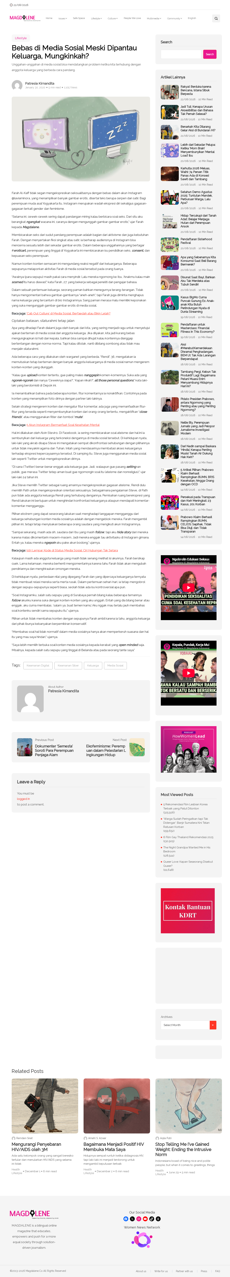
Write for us (161, 1271)
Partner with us (184, 1271)
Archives (166, 1017)
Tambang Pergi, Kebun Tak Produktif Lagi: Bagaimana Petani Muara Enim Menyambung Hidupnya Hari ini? (198, 379)
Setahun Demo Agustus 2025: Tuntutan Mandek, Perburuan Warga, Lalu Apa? (196, 197)
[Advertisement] (189, 975)
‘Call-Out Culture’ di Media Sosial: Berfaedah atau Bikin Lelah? (68, 313)
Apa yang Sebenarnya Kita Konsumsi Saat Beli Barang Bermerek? (198, 261)
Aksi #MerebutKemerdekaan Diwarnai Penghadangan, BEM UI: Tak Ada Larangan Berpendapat (198, 352)
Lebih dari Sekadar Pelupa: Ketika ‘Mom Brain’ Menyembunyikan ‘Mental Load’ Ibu (198, 150)
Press (204, 1271)
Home (49, 18)
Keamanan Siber (68, 665)
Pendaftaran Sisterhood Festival (196, 241)
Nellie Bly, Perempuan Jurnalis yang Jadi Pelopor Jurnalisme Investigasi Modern (198, 428)
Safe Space (79, 18)
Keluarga (93, 665)
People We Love (132, 18)
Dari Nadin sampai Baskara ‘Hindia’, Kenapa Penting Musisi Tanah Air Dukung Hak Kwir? (198, 451)
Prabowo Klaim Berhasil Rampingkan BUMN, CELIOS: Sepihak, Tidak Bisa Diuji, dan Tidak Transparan (196, 524)
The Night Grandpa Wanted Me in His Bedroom (186, 849)
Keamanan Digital (38, 665)
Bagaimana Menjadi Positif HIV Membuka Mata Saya (114, 1147)
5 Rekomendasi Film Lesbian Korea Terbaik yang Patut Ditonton (185, 806)
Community (173, 18)
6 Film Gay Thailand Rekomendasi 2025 (188, 837)
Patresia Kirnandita (39, 83)
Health (16, 1169)
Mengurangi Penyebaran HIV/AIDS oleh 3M (36, 1147)
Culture (112, 18)
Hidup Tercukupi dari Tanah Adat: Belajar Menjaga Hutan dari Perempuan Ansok (198, 221)
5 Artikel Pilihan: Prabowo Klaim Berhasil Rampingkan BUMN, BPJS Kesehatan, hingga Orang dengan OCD (197, 477)
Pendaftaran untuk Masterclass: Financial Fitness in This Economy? (198, 328)
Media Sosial (115, 665)
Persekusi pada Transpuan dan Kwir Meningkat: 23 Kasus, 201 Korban (198, 500)
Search (166, 42)
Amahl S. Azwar (97, 1138)
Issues (62, 18)
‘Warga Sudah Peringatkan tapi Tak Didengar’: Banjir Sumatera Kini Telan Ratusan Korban (186, 823)
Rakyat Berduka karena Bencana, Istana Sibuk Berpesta (196, 90)
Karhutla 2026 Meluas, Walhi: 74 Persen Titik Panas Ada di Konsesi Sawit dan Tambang (195, 174)
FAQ (217, 1271)
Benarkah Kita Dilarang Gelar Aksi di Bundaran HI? (198, 128)
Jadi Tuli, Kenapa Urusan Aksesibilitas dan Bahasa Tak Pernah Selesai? (197, 110)
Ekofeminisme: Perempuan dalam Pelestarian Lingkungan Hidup (106, 750)
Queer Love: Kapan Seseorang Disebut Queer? (188, 864)
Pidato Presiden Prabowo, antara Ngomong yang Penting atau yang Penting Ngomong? (198, 404)
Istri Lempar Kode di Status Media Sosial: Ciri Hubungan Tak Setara (72, 550)
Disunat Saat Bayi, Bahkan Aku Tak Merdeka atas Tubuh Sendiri (198, 281)
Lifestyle (95, 18)
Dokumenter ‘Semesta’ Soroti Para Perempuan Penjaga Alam (54, 750)
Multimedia (153, 18)
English (192, 18)
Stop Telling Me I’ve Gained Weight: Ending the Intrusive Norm (183, 1149)
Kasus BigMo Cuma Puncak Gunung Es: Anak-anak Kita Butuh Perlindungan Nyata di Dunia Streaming (197, 304)
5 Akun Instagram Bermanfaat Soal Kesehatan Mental (63, 425)
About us (141, 1271)
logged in (23, 799)
